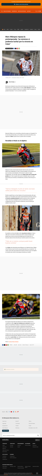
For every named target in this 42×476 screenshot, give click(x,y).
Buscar (38, 435)
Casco (35, 29)
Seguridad (4, 423)
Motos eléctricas (22, 11)
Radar (8, 29)
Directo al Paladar (28, 445)
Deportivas (14, 11)
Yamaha (17, 425)
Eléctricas (17, 427)
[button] (12, 82)
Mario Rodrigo (15, 341)
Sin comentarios (9, 48)
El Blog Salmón (12, 456)
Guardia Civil (26, 29)
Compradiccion (4, 459)
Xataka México (4, 466)
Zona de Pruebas (7, 11)
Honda (10, 341)
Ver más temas (5, 430)
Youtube (11, 412)
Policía (39, 29)
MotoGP (29, 11)
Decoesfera (4, 457)
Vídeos (30, 421)
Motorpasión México (36, 466)
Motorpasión (35, 445)
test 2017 (32, 344)
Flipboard (17, 48)
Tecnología (18, 423)
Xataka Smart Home (5, 450)
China (4, 29)
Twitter (36, 11)
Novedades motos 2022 (33, 427)
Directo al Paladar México (28, 467)
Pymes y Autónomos (13, 457)
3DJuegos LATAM (13, 466)
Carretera (31, 29)
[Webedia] (5, 439)
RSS (16, 412)
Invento (11, 29)
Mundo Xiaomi (4, 451)
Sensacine (19, 445)
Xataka (3, 445)
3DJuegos (11, 445)
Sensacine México (20, 466)
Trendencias (4, 456)
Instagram (40, 11)
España (22, 29)
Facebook (38, 11)
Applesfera (4, 448)
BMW (18, 29)
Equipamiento (5, 425)
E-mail (19, 48)
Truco (15, 29)
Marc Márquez (26, 344)
